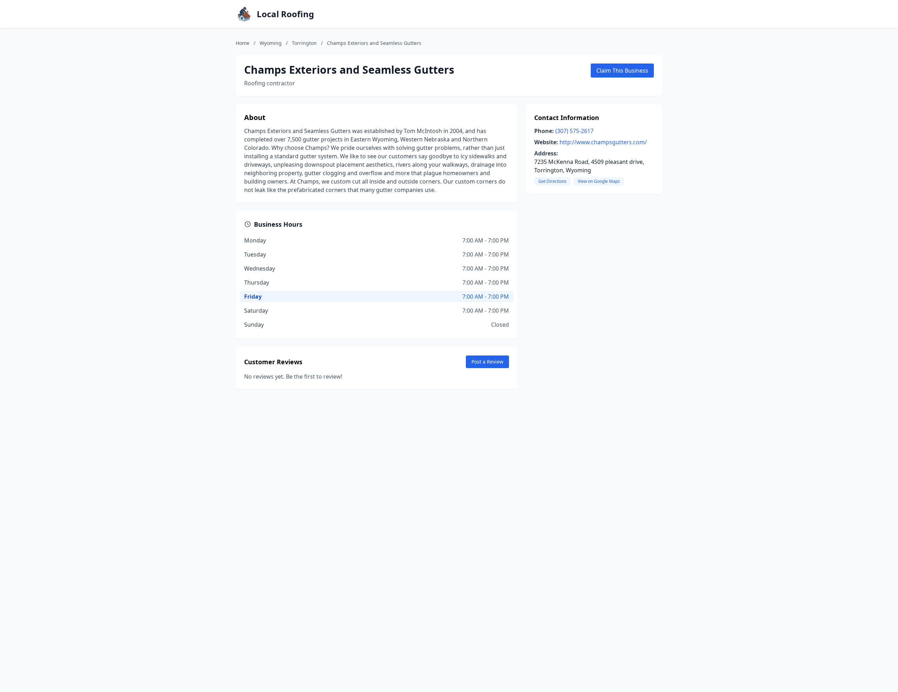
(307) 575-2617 (574, 131)
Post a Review (487, 361)
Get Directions (552, 181)
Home (242, 43)
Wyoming (271, 43)
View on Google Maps (599, 181)
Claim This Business (622, 70)
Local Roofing (285, 14)
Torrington (304, 43)
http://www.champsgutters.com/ (603, 142)
